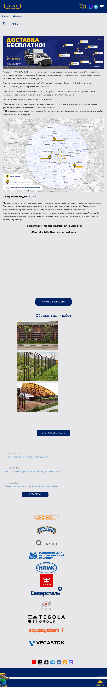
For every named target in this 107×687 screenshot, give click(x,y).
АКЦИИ (32, 196)
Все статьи (35, 494)
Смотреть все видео (53, 302)
